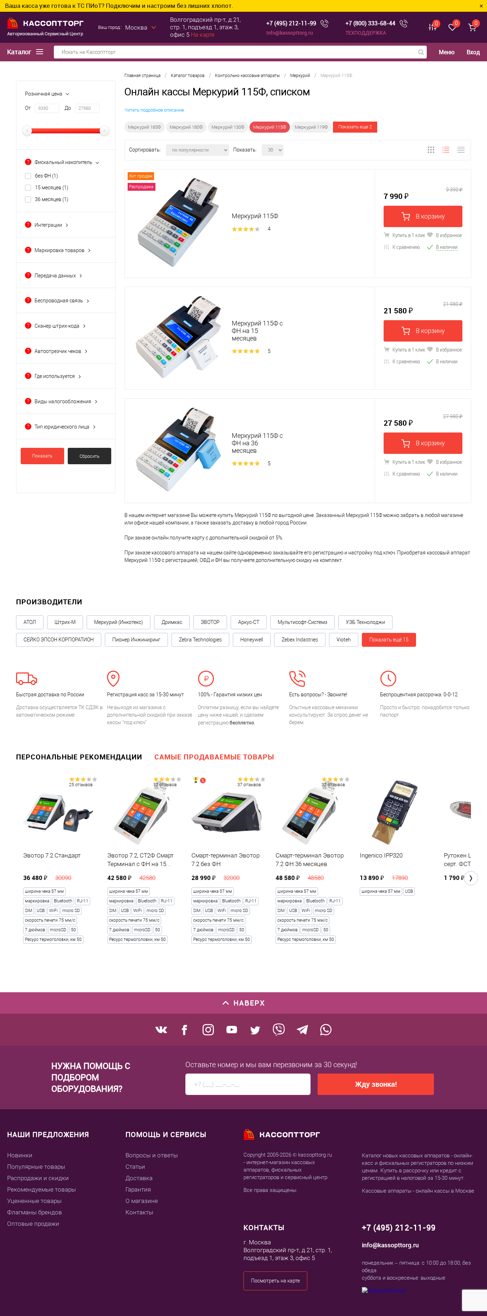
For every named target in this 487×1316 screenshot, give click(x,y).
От (28, 108)
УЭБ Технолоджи (365, 622)
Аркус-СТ (248, 622)
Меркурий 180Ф (186, 127)
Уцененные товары (34, 1200)
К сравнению (405, 246)
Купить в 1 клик (408, 235)
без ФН (46, 176)
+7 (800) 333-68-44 (370, 23)
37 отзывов (165, 784)
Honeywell (251, 639)
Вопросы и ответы (151, 1155)
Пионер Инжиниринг (136, 639)
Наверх (249, 1003)
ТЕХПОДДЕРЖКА (365, 32)
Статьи (135, 1166)
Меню (447, 52)
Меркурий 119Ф (311, 127)
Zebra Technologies (200, 639)
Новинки (19, 1155)
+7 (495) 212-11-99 (291, 23)
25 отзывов (81, 784)
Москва (136, 27)
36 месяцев (51, 199)
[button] (471, 878)
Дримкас (172, 622)
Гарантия (138, 1189)
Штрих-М (65, 622)
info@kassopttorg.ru (289, 32)
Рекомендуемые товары (41, 1189)
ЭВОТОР (210, 622)
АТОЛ (30, 622)
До (68, 108)
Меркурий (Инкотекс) (118, 622)
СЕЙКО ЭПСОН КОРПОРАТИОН (59, 639)
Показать (42, 456)
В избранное (448, 235)
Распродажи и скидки (38, 1178)
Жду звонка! (376, 1084)
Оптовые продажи (33, 1223)
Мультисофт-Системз (302, 622)
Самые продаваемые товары (214, 757)
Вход (473, 52)
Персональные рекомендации (79, 757)
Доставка (139, 1178)
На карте (203, 34)
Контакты (139, 1212)
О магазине (141, 1200)
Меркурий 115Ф (269, 127)
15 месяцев (51, 187)
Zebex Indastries (300, 639)
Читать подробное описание (154, 110)
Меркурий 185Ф (144, 127)
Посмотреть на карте (275, 1281)
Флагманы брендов (34, 1212)
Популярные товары (36, 1166)
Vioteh (344, 639)
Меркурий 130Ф (228, 127)
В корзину (429, 216)
